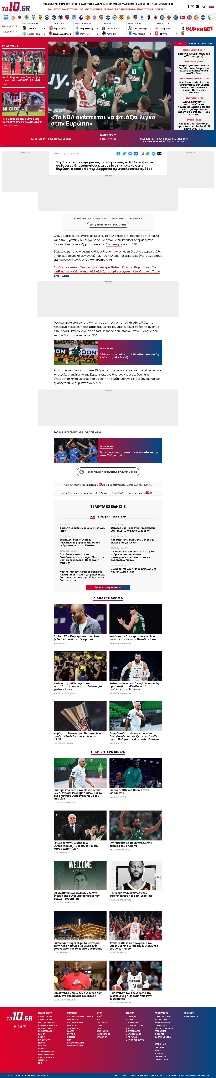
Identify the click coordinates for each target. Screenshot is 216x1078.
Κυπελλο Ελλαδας (46, 1051)
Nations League (46, 1057)
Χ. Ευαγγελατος (133, 1031)
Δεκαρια (130, 1013)
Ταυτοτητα (121, 1075)
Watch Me (160, 1044)
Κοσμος (42, 1048)
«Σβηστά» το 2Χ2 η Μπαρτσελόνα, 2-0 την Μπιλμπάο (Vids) (133, 570)
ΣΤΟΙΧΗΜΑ (60, 9)
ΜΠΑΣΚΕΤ (64, 3)
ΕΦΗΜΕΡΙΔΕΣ (160, 1056)
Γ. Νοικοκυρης (133, 1022)
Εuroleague (114, 244)
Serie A (41, 1037)
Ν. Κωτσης (130, 1028)
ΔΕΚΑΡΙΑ (100, 3)
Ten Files (189, 1013)
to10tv (158, 1050)
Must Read (119, 516)
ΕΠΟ (40, 1063)
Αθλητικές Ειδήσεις (97, 493)
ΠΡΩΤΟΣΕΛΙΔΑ (145, 9)
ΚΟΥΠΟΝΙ (72, 9)
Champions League (47, 1025)
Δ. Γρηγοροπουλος (135, 1040)
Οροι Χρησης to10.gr (160, 1075)
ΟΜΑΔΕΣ (140, 3)
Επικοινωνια (178, 1075)
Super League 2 (45, 1019)
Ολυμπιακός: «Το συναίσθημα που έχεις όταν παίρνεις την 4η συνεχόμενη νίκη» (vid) (164, 140)
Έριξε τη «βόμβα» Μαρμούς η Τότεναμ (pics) (194, 55)
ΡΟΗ (50, 9)
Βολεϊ (99, 1016)
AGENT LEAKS (161, 1019)
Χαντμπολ (102, 1022)
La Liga (41, 1034)
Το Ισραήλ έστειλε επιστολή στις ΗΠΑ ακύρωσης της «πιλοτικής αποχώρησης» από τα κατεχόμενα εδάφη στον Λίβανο (133, 556)
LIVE (81, 9)
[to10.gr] (16, 6)
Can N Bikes (102, 1031)
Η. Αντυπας (131, 1037)
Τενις (99, 1025)
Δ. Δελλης (130, 1019)
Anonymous (161, 1013)
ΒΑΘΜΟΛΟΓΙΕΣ (112, 9)
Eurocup (71, 1025)
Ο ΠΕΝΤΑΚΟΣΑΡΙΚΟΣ (164, 1016)
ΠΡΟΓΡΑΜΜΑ (128, 9)
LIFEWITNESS (166, 3)
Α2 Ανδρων (72, 1028)
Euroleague (73, 1019)
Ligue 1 (41, 1043)
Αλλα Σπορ (102, 1037)
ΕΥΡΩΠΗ (89, 432)
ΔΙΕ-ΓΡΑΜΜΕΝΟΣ (162, 1022)
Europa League (45, 1028)
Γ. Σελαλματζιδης (134, 1025)
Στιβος (100, 1028)
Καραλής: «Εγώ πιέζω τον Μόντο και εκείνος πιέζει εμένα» (132, 541)
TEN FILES (152, 3)
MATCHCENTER (93, 9)
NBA (80, 432)
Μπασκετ (72, 1013)
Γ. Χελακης (131, 1016)
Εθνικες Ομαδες (46, 1054)
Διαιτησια (42, 1060)
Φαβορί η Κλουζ (108, 138)
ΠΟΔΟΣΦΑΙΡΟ (50, 3)
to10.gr (58, 153)
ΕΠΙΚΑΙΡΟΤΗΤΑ (191, 1016)
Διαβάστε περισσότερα (108, 587)
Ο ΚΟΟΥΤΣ (159, 1034)
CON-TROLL (161, 9)
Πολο (99, 1019)
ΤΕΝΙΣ (90, 3)
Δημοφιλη (104, 516)
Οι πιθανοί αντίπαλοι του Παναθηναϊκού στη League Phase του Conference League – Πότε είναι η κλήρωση (194, 87)
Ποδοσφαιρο (45, 1013)
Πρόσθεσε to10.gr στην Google (110, 224)
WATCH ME (128, 3)
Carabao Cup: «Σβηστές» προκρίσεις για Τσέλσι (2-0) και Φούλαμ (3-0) (194, 126)
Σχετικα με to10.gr (138, 1075)
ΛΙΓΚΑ (98, 432)
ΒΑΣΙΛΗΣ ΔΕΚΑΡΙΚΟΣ (164, 1028)
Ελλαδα (70, 1031)
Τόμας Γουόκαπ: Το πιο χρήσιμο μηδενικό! (51, 138)
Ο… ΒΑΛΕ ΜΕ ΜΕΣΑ (163, 1037)
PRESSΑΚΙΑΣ (160, 1031)
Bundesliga (44, 1040)
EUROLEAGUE (69, 432)
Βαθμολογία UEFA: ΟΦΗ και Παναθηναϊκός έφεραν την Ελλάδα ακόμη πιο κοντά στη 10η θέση (194, 69)
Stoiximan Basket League (80, 1016)
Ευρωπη (42, 1045)
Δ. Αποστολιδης (133, 1034)
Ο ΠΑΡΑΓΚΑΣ (160, 1025)
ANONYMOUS (113, 3)
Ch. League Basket (76, 1022)
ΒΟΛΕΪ (82, 3)
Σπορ (99, 1013)
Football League (46, 1022)
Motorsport (103, 1034)
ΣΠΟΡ (74, 3)
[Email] (159, 153)
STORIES (159, 1053)
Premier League (45, 1031)
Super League (45, 1016)
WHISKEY (205, 1075)
